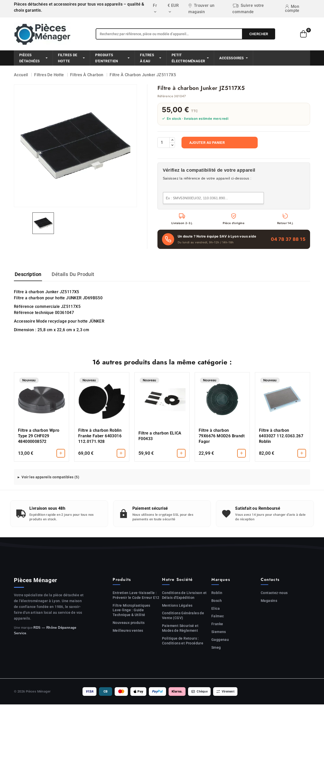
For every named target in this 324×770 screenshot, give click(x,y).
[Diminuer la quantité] (172, 145)
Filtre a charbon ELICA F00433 (159, 436)
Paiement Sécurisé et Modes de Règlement (180, 628)
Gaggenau (220, 640)
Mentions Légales (177, 605)
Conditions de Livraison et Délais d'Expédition (184, 595)
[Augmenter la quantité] (172, 140)
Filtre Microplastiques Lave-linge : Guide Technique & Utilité (131, 610)
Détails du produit (73, 274)
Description (28, 274)
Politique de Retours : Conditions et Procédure (182, 640)
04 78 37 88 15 (288, 239)
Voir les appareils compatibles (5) (50, 477)
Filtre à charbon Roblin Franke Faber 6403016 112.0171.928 (100, 436)
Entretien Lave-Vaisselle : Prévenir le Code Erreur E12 (136, 595)
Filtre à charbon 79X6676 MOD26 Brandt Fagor (222, 436)
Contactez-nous (274, 593)
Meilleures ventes (128, 630)
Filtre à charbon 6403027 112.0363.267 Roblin (281, 436)
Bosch (216, 601)
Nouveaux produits (129, 623)
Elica (215, 608)
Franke (217, 624)
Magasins (269, 601)
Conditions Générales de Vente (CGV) (183, 615)
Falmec (217, 616)
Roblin (216, 593)
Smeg (216, 647)
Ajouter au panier (207, 143)
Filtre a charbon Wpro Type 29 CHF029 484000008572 (38, 436)
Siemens (218, 632)
